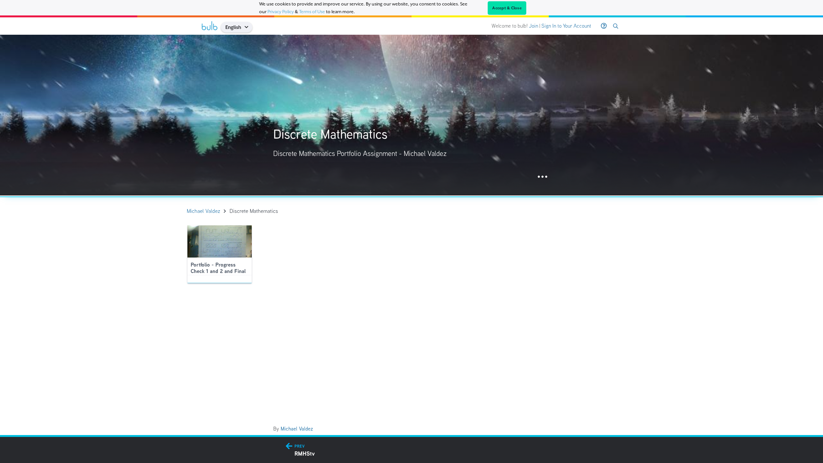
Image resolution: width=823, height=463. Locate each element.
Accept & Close (507, 8)
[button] (248, 27)
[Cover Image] (411, 115)
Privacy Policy (280, 11)
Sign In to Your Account (566, 26)
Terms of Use (312, 11)
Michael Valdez (297, 428)
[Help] (603, 26)
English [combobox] (233, 27)
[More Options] (542, 177)
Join (533, 26)
